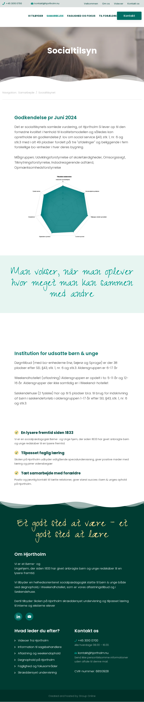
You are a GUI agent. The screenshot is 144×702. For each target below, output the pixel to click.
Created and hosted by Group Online (72, 696)
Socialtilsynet (46, 92)
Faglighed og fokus (81, 16)
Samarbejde (55, 16)
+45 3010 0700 (88, 640)
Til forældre (108, 16)
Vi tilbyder (35, 16)
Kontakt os (133, 3)
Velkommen (91, 3)
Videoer (118, 3)
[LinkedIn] (19, 616)
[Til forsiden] (11, 17)
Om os (106, 3)
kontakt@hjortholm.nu (93, 653)
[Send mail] (31, 616)
